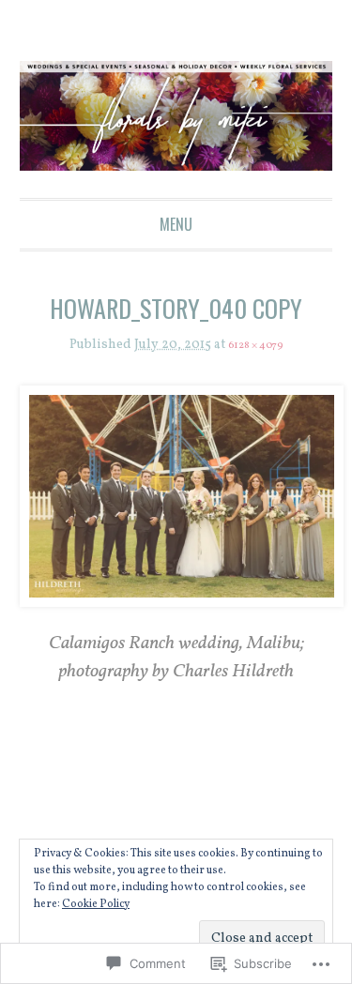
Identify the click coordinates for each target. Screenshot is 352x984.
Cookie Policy (96, 904)
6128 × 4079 (255, 346)
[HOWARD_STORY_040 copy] (176, 497)
